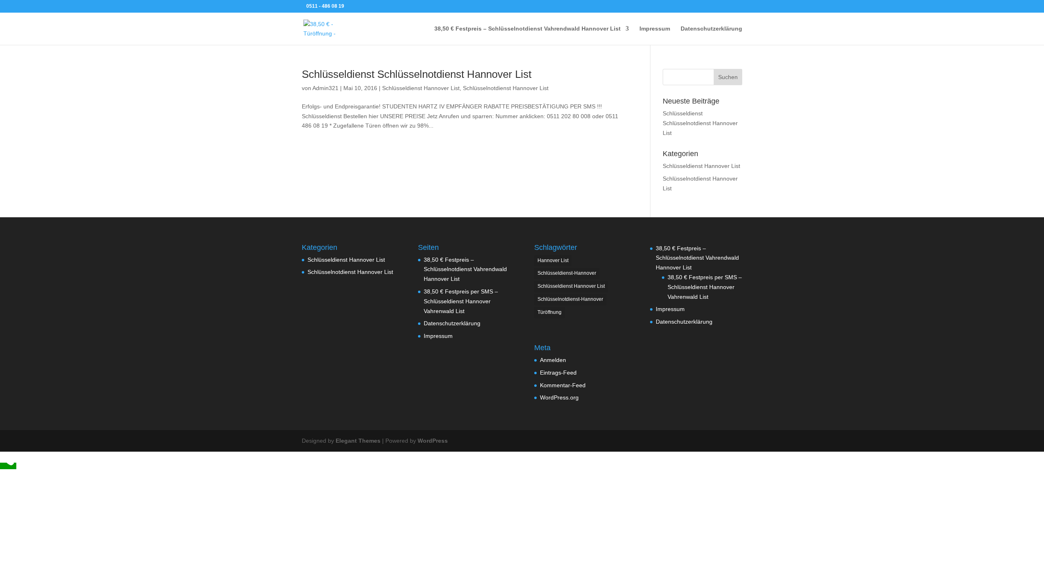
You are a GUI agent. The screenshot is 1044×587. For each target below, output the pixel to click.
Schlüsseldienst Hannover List (421, 88)
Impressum (654, 29)
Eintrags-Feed (558, 372)
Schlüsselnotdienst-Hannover (570, 299)
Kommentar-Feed (563, 385)
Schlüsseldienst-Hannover (566, 273)
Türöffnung (549, 312)
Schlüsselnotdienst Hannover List (506, 88)
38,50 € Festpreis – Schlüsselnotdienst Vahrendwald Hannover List (527, 29)
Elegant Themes (358, 440)
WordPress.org (559, 397)
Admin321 (325, 88)
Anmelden (553, 360)
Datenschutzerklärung (711, 29)
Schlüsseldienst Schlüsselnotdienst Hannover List (416, 74)
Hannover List (552, 260)
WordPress (433, 440)
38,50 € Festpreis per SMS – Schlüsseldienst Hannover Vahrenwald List (461, 301)
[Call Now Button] (8, 466)
